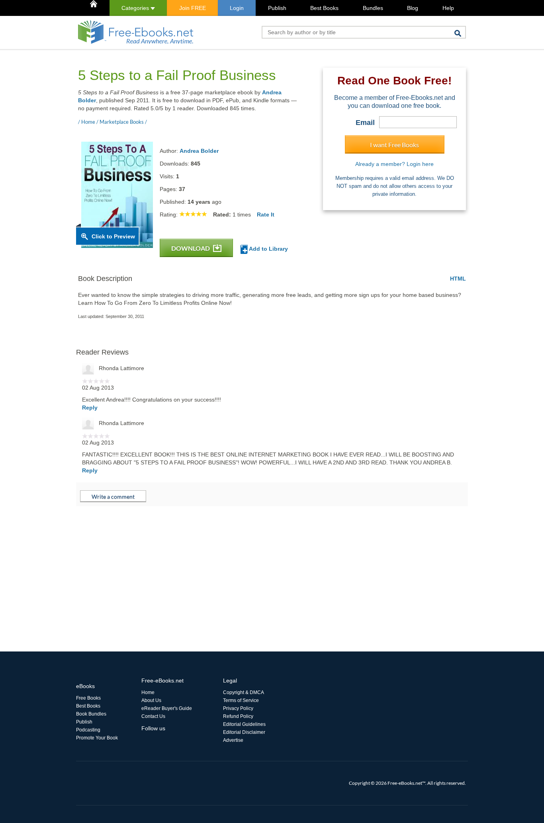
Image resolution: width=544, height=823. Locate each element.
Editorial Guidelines (244, 724)
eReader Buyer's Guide (166, 708)
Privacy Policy (238, 708)
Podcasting (88, 730)
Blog (412, 8)
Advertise (233, 740)
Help (448, 8)
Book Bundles (91, 714)
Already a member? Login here (394, 164)
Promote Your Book (97, 738)
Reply (90, 407)
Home (148, 692)
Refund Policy (238, 716)
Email (365, 123)
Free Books (88, 698)
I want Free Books (394, 144)
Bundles (373, 8)
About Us (151, 700)
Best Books (324, 8)
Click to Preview (113, 236)
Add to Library (268, 249)
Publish (277, 8)
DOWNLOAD (191, 248)
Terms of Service (241, 700)
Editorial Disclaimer (244, 732)
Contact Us (153, 716)
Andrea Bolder (199, 151)
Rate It (265, 214)
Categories (136, 8)
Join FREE (192, 8)
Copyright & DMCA (243, 692)
